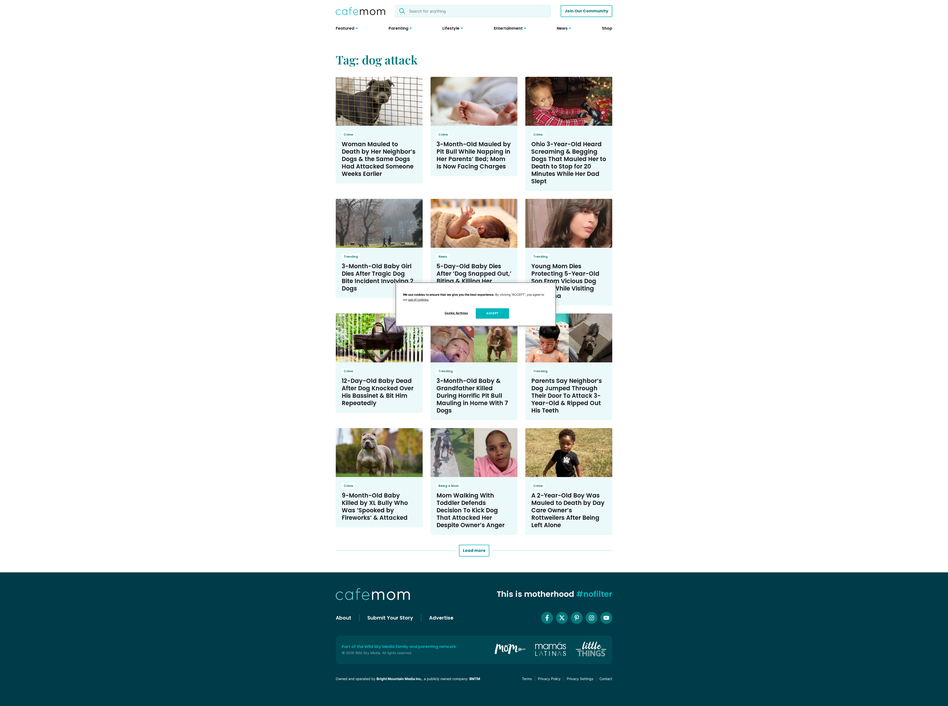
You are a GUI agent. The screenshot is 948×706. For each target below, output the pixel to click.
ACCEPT (492, 313)
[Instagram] (591, 618)
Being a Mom (448, 486)
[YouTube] (606, 618)
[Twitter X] (562, 618)
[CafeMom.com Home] (360, 11)
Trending (351, 256)
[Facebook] (547, 618)
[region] (475, 304)
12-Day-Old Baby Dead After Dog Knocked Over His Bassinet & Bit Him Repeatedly (378, 392)
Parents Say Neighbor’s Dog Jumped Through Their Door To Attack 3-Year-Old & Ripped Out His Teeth (566, 396)
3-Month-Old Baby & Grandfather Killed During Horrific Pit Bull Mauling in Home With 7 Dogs (472, 396)
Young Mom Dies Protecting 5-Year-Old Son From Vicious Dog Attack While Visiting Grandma (565, 281)
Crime (348, 134)
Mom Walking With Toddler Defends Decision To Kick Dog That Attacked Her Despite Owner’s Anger (470, 510)
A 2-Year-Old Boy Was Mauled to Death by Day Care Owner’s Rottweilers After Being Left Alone (568, 510)
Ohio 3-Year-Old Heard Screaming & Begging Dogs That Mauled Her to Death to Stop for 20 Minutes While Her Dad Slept (568, 162)
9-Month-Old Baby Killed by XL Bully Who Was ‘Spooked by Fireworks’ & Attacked (375, 506)
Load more (474, 550)
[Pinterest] (577, 618)
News (442, 256)
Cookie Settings (456, 313)
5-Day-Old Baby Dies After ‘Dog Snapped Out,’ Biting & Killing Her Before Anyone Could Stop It (474, 281)
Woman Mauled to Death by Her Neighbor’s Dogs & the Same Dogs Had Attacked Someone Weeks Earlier (378, 159)
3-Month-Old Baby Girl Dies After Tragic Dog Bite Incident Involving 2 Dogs (378, 277)
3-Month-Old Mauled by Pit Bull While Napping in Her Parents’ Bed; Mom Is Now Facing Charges (473, 155)
